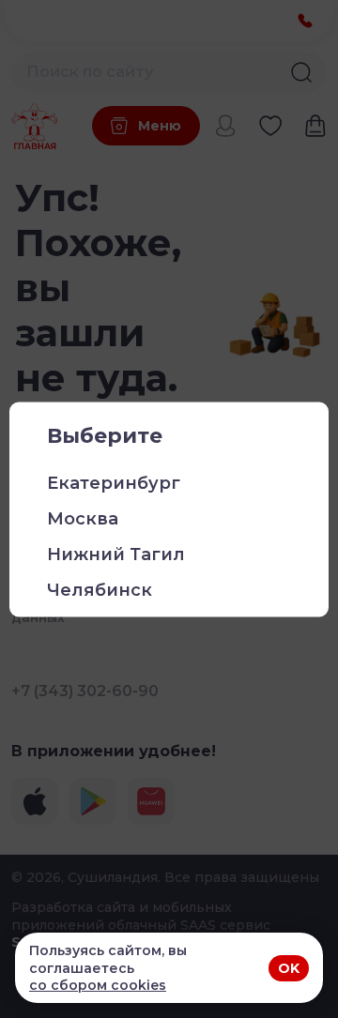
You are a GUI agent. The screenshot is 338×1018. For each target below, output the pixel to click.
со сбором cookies (97, 985)
